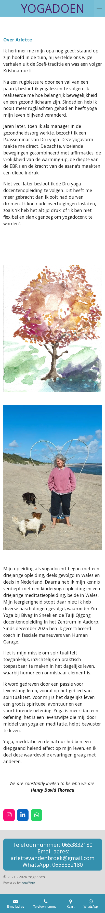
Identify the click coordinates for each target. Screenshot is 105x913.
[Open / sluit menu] (99, 8)
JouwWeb (28, 882)
